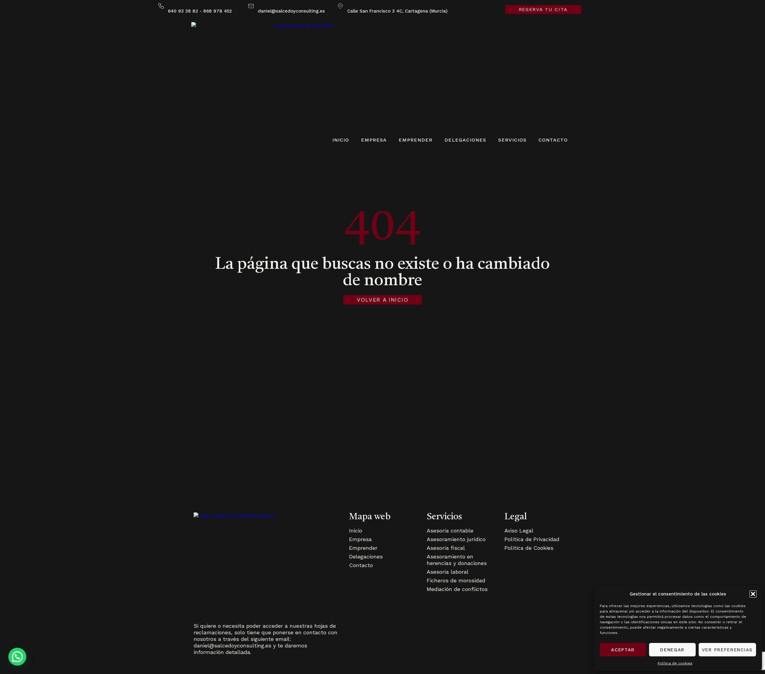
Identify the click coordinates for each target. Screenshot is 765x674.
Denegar (672, 649)
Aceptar (623, 649)
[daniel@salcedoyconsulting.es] (251, 6)
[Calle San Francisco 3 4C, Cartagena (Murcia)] (340, 6)
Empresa (374, 140)
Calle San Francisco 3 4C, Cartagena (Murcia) (397, 11)
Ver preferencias (727, 649)
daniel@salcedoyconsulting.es (291, 11)
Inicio (340, 140)
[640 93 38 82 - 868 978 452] (161, 6)
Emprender (415, 140)
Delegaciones (465, 140)
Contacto (553, 140)
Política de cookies (675, 663)
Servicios (512, 140)
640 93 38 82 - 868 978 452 (200, 11)
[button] (753, 594)
